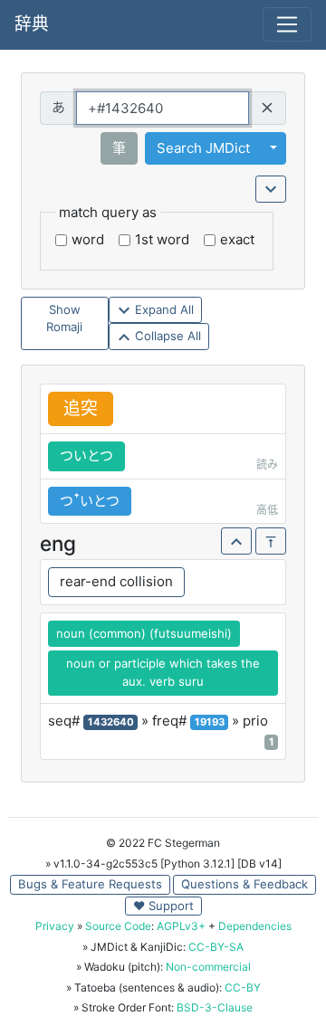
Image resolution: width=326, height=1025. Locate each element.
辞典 (31, 24)
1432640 (111, 722)
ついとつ (86, 455)
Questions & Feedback (244, 884)
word (88, 239)
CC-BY (243, 987)
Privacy (54, 926)
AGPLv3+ (181, 926)
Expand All (162, 309)
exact (237, 239)
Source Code (118, 926)
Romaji (64, 326)
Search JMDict (203, 148)
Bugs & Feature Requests (90, 884)
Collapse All (166, 335)
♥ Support (163, 905)
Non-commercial (208, 966)
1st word (162, 239)
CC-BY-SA (216, 947)
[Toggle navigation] (287, 24)
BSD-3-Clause (215, 1007)
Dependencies (255, 926)
